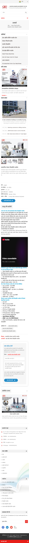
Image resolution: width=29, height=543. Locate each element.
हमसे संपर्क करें (5, 465)
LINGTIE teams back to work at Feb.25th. (16, 130)
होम (8, 25)
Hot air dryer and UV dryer (10, 57)
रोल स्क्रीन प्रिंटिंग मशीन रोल (9, 38)
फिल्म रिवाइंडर (5, 496)
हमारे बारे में (4, 457)
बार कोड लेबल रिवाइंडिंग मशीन (13, 339)
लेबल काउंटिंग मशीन (13, 326)
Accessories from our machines (11, 64)
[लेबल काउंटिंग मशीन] (14, 404)
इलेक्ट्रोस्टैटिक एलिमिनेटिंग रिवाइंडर (10, 88)
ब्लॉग (3, 470)
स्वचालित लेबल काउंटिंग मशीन (12, 336)
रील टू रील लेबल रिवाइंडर (7, 498)
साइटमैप (4, 468)
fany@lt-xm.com (10, 442)
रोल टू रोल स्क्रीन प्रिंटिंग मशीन (8, 482)
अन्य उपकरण (5, 60)
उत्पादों (3, 460)
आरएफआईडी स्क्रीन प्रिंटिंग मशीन (8, 506)
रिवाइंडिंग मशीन (5, 501)
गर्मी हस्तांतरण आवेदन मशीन (7, 493)
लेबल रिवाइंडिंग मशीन (6, 504)
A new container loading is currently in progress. (14, 119)
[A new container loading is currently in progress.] (14, 109)
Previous (2, 78)
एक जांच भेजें (10, 380)
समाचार (3, 462)
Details (4, 95)
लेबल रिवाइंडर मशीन (6, 490)
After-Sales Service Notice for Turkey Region (17, 134)
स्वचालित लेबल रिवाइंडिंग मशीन (9, 331)
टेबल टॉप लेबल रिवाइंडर (7, 328)
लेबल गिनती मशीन (15, 25)
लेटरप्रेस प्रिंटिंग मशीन (7, 51)
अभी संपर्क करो (7, 200)
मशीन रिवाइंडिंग (6, 44)
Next (26, 78)
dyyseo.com (19, 537)
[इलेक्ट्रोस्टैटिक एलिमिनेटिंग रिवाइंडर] (14, 77)
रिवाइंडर (3, 485)
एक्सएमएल (4, 473)
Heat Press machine (8, 54)
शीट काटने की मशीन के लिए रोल (11, 47)
